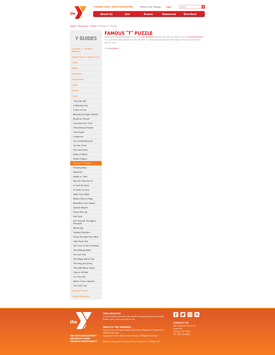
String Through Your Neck (85, 236)
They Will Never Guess (84, 268)
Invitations (77, 73)
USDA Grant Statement (140, 330)
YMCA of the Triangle (150, 6)
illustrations (114, 48)
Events (148, 14)
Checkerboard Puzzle (83, 127)
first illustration (148, 37)
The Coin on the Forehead (86, 245)
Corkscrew (78, 136)
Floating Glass (80, 167)
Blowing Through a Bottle (85, 114)
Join (127, 14)
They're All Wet (80, 272)
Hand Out (77, 172)
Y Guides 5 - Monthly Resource (82, 50)
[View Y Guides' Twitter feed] (183, 317)
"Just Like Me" (80, 101)
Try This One (79, 276)
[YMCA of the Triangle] (83, 341)
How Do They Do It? (83, 181)
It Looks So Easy (81, 189)
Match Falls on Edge (83, 198)
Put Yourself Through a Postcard (84, 222)
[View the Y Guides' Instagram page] (190, 317)
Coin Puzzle (78, 132)
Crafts (75, 62)
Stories (75, 90)
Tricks (94, 26)
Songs (74, 84)
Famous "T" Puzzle (82, 163)
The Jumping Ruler (82, 250)
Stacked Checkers (81, 232)
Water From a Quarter (84, 281)
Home (73, 26)
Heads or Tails (80, 176)
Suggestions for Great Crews (86, 57)
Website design (110, 341)
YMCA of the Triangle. (129, 336)
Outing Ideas (78, 79)
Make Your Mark (81, 194)
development (127, 341)
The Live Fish (79, 254)
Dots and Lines (80, 150)
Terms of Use (109, 330)
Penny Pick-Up (80, 212)
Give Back (190, 14)
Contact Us (158, 330)
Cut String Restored (82, 141)
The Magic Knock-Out (83, 259)
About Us (106, 14)
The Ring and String (82, 263)
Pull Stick (77, 216)
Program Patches (80, 290)
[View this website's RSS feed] (197, 317)
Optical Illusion (80, 207)
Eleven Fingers (80, 158)
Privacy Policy (123, 330)
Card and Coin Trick (82, 123)
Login (168, 6)
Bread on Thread (81, 118)
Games (75, 68)
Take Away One (80, 241)
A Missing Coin (80, 105)
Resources (169, 14)
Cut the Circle (80, 145)
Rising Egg (78, 228)
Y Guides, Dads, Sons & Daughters (113, 6)
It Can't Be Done (81, 185)
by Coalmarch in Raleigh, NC (147, 341)
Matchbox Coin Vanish (84, 203)
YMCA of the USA (111, 333)
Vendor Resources (80, 296)
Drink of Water (80, 154)
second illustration (195, 37)
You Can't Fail (80, 285)
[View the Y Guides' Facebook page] (176, 317)
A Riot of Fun (79, 110)
